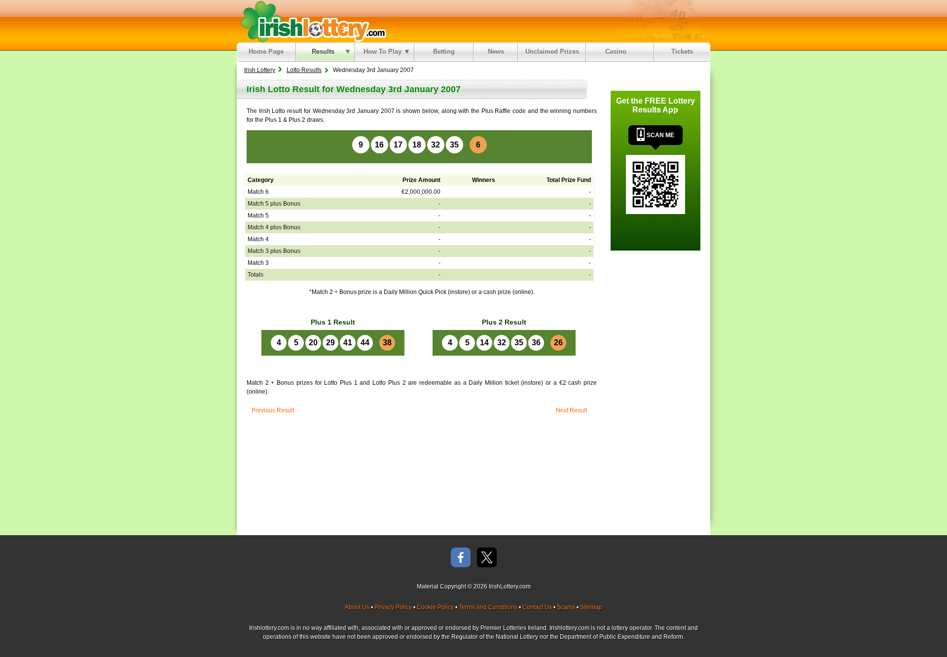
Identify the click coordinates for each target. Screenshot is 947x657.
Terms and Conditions (488, 607)
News (496, 51)
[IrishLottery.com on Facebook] (460, 558)
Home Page (266, 51)
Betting (444, 51)
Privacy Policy (393, 607)
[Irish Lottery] (312, 21)
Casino (617, 51)
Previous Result (273, 410)
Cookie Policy (435, 607)
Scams (566, 607)
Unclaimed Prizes (552, 51)
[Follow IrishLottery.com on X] (486, 558)
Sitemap (591, 607)
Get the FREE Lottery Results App (655, 105)
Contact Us (537, 607)
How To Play (382, 51)
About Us (357, 607)
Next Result (571, 410)
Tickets (682, 51)
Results (323, 51)
